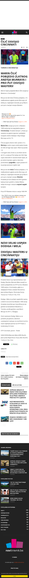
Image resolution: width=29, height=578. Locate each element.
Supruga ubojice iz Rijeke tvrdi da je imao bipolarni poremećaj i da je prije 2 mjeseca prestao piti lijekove (18, 394)
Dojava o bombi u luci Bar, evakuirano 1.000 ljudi (18, 419)
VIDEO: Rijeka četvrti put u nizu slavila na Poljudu (7, 377)
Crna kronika (4, 393)
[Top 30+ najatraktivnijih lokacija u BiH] (5, 484)
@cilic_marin (20, 197)
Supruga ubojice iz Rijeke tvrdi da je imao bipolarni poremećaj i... (18, 462)
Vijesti (2, 36)
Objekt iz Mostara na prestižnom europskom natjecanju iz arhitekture (18, 471)
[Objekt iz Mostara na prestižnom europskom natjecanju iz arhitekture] (5, 471)
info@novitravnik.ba (19, 562)
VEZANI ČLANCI (6, 385)
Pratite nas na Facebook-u (10, 433)
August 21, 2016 (22, 121)
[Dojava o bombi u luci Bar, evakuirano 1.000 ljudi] (5, 419)
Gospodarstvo (5, 525)
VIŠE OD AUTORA (17, 385)
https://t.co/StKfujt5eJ (7, 198)
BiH (2, 405)
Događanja (4, 522)
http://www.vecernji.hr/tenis (12, 356)
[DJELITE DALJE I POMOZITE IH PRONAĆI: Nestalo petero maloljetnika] (5, 492)
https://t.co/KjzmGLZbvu (8, 118)
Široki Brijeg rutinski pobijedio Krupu (22, 377)
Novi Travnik (4, 527)
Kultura (3, 529)
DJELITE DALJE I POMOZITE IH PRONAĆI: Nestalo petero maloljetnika (18, 491)
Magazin (3, 517)
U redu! (14, 576)
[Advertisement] (14, 15)
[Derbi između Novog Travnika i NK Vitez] (5, 500)
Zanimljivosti (5, 515)
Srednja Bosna (5, 513)
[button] (26, 32)
